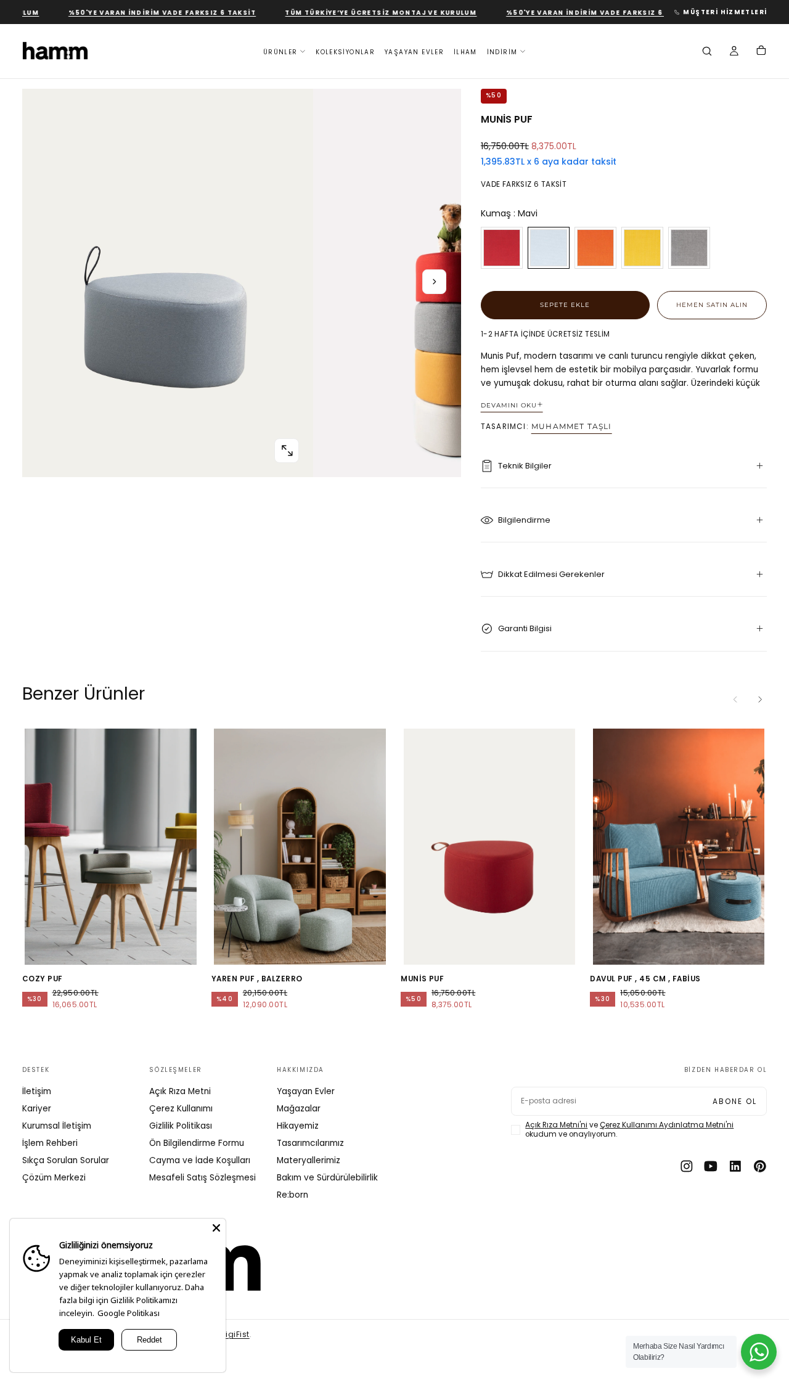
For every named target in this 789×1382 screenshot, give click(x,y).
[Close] (216, 1228)
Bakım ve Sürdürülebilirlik (327, 1178)
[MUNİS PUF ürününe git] (489, 847)
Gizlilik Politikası (180, 1126)
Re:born (292, 1195)
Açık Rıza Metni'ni (556, 1125)
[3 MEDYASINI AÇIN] (286, 450)
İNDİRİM (502, 51)
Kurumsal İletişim (56, 1126)
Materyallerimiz (308, 1160)
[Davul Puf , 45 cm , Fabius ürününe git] (678, 847)
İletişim (36, 1091)
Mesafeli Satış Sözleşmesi (202, 1178)
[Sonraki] (760, 699)
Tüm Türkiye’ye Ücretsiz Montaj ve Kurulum (361, 13)
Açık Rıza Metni (180, 1091)
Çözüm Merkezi (54, 1178)
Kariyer (36, 1108)
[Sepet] (761, 52)
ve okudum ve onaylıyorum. (629, 1130)
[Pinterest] (760, 1166)
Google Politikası (128, 1313)
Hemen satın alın (712, 304)
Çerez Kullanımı (181, 1108)
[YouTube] (710, 1166)
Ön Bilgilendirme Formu (196, 1143)
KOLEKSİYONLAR (345, 51)
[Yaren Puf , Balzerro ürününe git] (299, 847)
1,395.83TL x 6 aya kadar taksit (548, 162)
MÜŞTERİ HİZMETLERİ (725, 12)
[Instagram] (686, 1166)
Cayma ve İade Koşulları (199, 1160)
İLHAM (465, 51)
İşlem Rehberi (50, 1143)
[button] (707, 52)
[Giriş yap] (734, 52)
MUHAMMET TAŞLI (571, 426)
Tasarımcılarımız (310, 1143)
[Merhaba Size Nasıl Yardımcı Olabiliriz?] (759, 1352)
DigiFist (235, 1334)
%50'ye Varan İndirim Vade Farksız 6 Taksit (142, 13)
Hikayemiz (298, 1126)
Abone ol (735, 1101)
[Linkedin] (735, 1166)
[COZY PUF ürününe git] (110, 847)
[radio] (502, 248)
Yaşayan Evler (306, 1091)
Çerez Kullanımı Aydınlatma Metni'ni (667, 1125)
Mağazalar (299, 1108)
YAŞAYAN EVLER (414, 51)
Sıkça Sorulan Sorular (65, 1160)
